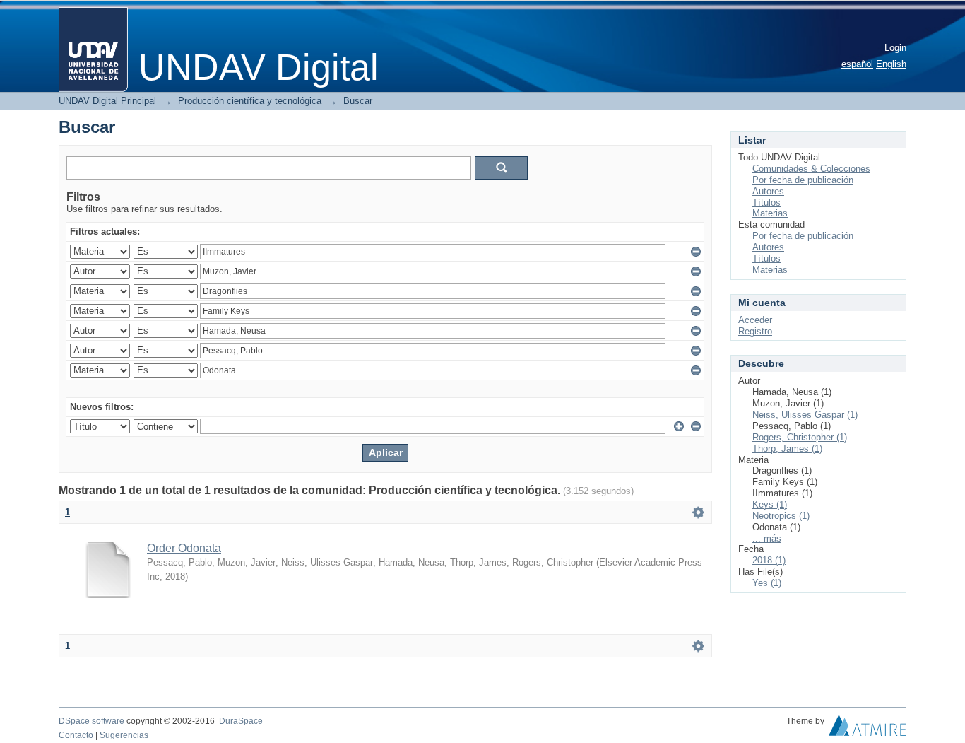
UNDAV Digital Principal (107, 100)
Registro (755, 331)
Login (895, 47)
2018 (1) (769, 560)
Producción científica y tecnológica (249, 100)
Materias (770, 213)
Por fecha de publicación (802, 180)
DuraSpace (241, 721)
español (857, 64)
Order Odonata (184, 548)
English (891, 64)
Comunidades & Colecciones (811, 168)
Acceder (755, 320)
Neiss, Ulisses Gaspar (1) (805, 414)
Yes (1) (766, 583)
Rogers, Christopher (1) (799, 437)
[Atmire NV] (867, 729)
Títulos (766, 202)
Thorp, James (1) (787, 448)
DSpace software (91, 721)
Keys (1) (769, 504)
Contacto (76, 735)
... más (766, 538)
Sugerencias (124, 735)
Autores (768, 191)
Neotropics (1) (781, 515)
